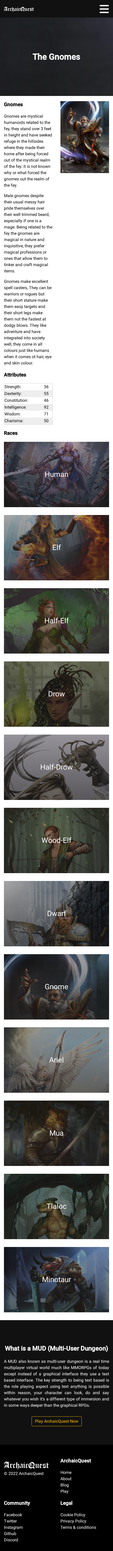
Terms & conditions (78, 1527)
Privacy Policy (73, 1521)
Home (65, 1472)
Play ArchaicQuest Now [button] (56, 1421)
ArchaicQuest (19, 8)
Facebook (13, 1514)
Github (10, 1533)
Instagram (13, 1527)
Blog (64, 1485)
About (65, 1478)
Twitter (10, 1521)
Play (64, 1491)
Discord (11, 1539)
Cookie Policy (72, 1514)
